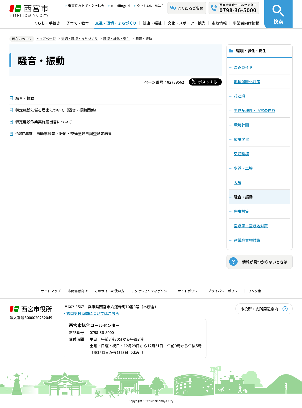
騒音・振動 (24, 98)
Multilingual (120, 5)
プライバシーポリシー (224, 290)
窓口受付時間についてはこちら (92, 313)
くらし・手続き (47, 23)
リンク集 (254, 290)
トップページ (46, 38)
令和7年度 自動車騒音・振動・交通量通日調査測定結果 (63, 133)
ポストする (207, 82)
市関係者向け (78, 290)
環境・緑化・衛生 (116, 38)
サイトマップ (51, 290)
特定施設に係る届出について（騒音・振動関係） (56, 110)
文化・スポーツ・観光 (187, 23)
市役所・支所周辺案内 (259, 309)
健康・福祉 (152, 23)
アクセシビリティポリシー (151, 290)
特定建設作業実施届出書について (43, 122)
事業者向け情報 (246, 23)
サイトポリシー (189, 290)
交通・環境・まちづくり (116, 23)
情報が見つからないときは (264, 262)
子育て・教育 (77, 23)
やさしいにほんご (150, 5)
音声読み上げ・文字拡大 (86, 5)
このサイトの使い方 (109, 290)
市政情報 (219, 23)
